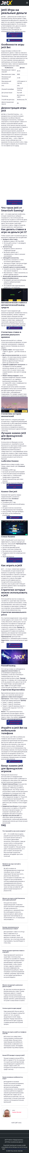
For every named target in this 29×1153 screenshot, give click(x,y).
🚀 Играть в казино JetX (14, 486)
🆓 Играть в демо (14, 40)
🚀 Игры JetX (14, 517)
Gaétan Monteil (16, 1112)
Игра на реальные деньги (14, 202)
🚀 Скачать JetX (14, 761)
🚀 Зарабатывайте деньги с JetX (14, 722)
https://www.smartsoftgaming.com (16, 1149)
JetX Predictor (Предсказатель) (14, 1140)
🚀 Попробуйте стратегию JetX (14, 645)
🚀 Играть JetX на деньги (14, 35)
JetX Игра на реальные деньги (14, 1142)
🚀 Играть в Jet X (14, 328)
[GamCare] (16, 1135)
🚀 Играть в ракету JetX (14, 560)
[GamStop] (18, 1135)
